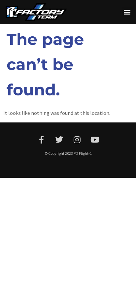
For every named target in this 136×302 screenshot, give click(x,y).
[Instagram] (77, 140)
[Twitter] (59, 140)
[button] (127, 12)
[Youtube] (95, 140)
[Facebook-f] (41, 140)
